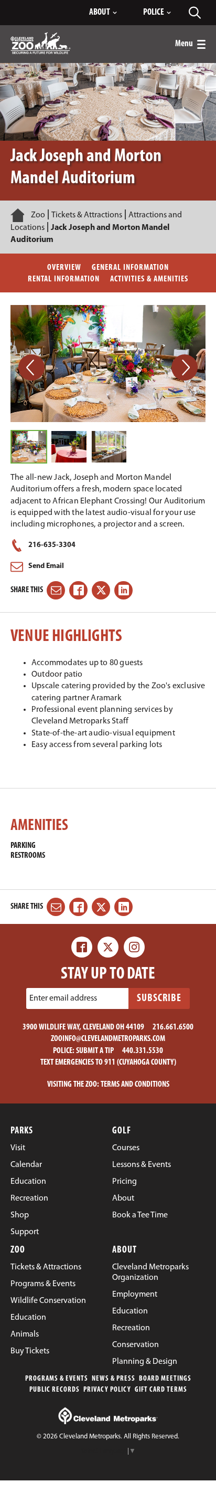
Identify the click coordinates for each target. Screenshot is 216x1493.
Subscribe (159, 998)
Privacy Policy (107, 1390)
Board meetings (165, 1379)
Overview (64, 268)
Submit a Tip (95, 1051)
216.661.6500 (173, 1027)
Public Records (54, 1390)
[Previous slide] (31, 367)
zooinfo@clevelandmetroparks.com (108, 1039)
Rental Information (64, 279)
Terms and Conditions (135, 1084)
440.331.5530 (142, 1051)
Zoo (38, 215)
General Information (130, 268)
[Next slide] (184, 367)
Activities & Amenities (149, 279)
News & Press (113, 1379)
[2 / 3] (68, 446)
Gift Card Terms (161, 1390)
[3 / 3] (109, 446)
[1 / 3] (29, 446)
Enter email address (63, 998)
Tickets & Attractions (86, 215)
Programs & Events (56, 1379)
